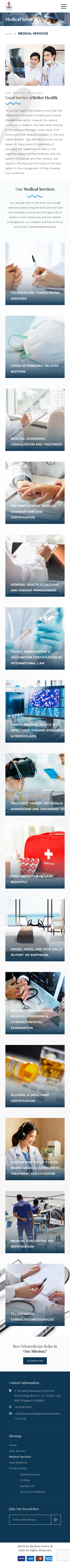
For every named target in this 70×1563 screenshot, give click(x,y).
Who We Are (17, 1451)
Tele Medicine (18, 1462)
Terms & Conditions (32, 1492)
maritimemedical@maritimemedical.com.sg (37, 1416)
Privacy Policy (18, 1468)
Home (13, 1445)
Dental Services (30, 1474)
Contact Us (27, 1486)
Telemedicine (35, 1361)
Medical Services (20, 1457)
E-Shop (25, 1480)
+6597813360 (23, 1407)
